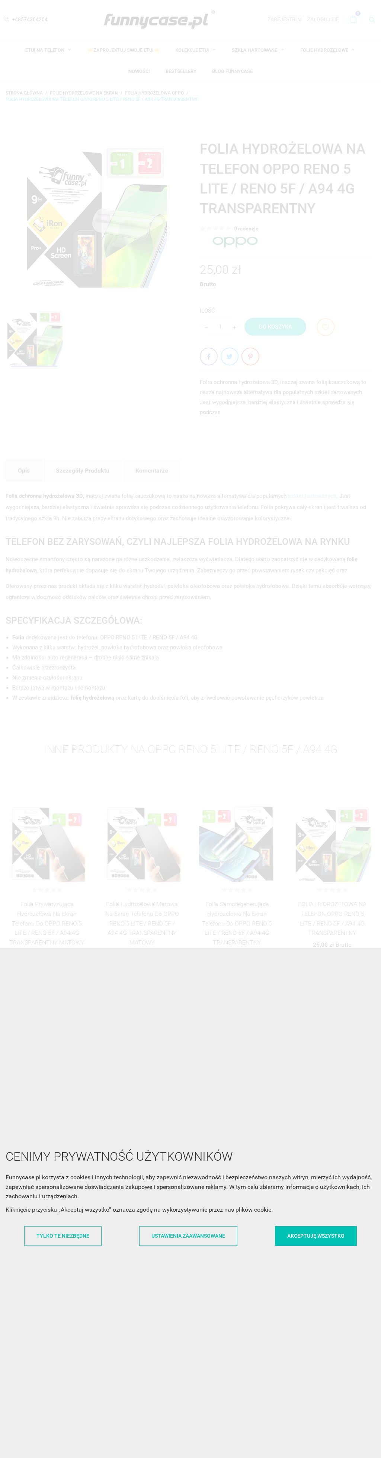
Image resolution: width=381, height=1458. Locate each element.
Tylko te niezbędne (62, 1236)
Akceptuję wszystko (316, 1236)
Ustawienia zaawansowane (188, 1236)
